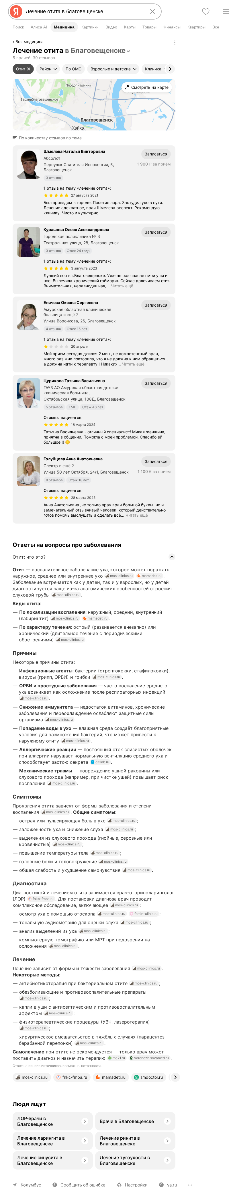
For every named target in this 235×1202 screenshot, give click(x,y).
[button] (49, 138)
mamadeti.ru (152, 576)
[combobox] (83, 11)
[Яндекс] (16, 11)
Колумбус (31, 1185)
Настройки (136, 1185)
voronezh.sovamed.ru (151, 1058)
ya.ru (172, 1185)
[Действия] (175, 42)
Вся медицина (29, 41)
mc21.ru (119, 1058)
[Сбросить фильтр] (28, 69)
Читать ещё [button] (122, 285)
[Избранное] (205, 11)
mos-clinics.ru (121, 576)
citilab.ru (102, 762)
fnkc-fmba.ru (43, 899)
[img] (56, 195)
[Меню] (226, 11)
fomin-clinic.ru (146, 913)
